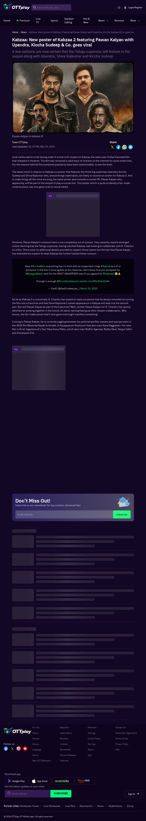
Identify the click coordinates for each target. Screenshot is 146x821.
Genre (35, 756)
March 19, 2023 (88, 290)
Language (36, 751)
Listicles (64, 745)
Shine (100, 807)
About (91, 751)
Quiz (90, 756)
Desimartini (86, 807)
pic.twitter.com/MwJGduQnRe (92, 283)
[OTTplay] (17, 7)
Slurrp (130, 807)
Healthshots (115, 807)
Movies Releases (68, 756)
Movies (35, 740)
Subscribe (121, 516)
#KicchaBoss (38, 268)
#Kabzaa (106, 268)
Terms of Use (121, 740)
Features (64, 762)
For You (36, 729)
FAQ (117, 751)
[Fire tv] (85, 782)
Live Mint (70, 807)
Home (35, 734)
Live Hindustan (52, 807)
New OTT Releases (41, 762)
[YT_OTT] (25, 750)
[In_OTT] (19, 750)
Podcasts (92, 729)
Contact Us (120, 729)
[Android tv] (63, 782)
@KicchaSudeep (66, 283)
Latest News (66, 734)
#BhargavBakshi (34, 275)
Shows (35, 745)
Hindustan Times (29, 807)
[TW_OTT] (12, 750)
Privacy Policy (121, 745)
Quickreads (65, 751)
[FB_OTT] (6, 750)
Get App (92, 745)
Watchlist (64, 729)
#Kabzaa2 (108, 275)
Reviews (64, 740)
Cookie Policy (94, 740)
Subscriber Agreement (126, 734)
